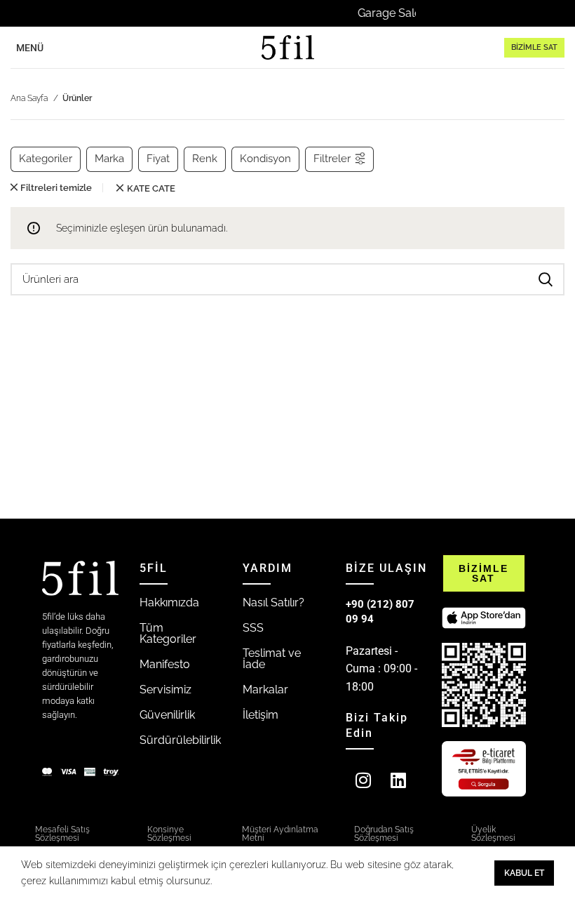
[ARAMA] (545, 279)
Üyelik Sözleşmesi (493, 834)
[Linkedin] (398, 779)
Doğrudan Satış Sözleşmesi (384, 834)
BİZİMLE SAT (534, 47)
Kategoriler (45, 158)
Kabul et (524, 873)
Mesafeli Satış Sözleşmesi (62, 834)
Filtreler (332, 158)
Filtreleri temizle (56, 187)
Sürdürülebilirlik (180, 740)
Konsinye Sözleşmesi (169, 834)
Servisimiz (165, 689)
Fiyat (158, 158)
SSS (253, 627)
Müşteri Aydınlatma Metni (280, 834)
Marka (109, 158)
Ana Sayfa (30, 98)
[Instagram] (363, 779)
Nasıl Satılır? (273, 602)
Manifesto (165, 664)
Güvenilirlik (167, 714)
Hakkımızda (169, 602)
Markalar (265, 689)
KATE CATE (151, 188)
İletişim (260, 714)
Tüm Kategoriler (168, 633)
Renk (204, 158)
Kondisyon (265, 158)
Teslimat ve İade (272, 658)
